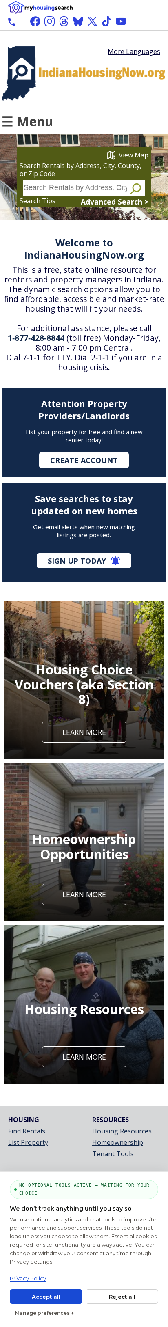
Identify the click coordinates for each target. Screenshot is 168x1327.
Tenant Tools (113, 1153)
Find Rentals (26, 1131)
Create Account (84, 460)
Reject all (122, 1296)
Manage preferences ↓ (44, 1313)
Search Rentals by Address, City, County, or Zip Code (80, 170)
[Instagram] (49, 21)
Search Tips (37, 200)
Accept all (46, 1296)
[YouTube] (121, 21)
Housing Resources (122, 1131)
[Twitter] (92, 21)
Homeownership (117, 1142)
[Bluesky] (78, 21)
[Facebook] (35, 21)
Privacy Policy (28, 1278)
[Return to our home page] (83, 100)
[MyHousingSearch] (40, 7)
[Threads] (64, 21)
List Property (28, 1142)
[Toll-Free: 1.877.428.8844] (11, 22)
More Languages (134, 51)
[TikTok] (107, 21)
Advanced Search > (114, 202)
